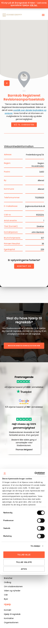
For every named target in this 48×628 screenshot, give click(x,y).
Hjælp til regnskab (12, 614)
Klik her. (33, 5)
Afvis (24, 569)
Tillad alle (24, 555)
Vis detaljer (35, 546)
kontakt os (24, 266)
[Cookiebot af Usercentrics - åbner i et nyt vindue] (34, 473)
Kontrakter (9, 618)
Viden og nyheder (12, 590)
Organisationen (11, 622)
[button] (43, 15)
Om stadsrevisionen (13, 586)
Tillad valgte (24, 562)
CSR (6, 594)
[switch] (41, 520)
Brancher (8, 578)
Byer (6, 599)
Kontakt (7, 610)
